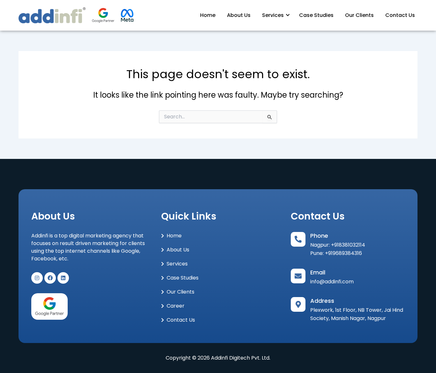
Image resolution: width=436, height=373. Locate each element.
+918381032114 (348, 245)
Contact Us (400, 15)
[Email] (298, 276)
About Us (239, 15)
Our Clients (359, 15)
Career (175, 306)
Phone (319, 236)
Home (207, 15)
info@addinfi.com (332, 281)
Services (273, 15)
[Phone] (298, 239)
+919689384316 (343, 253)
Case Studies (316, 15)
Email (317, 272)
